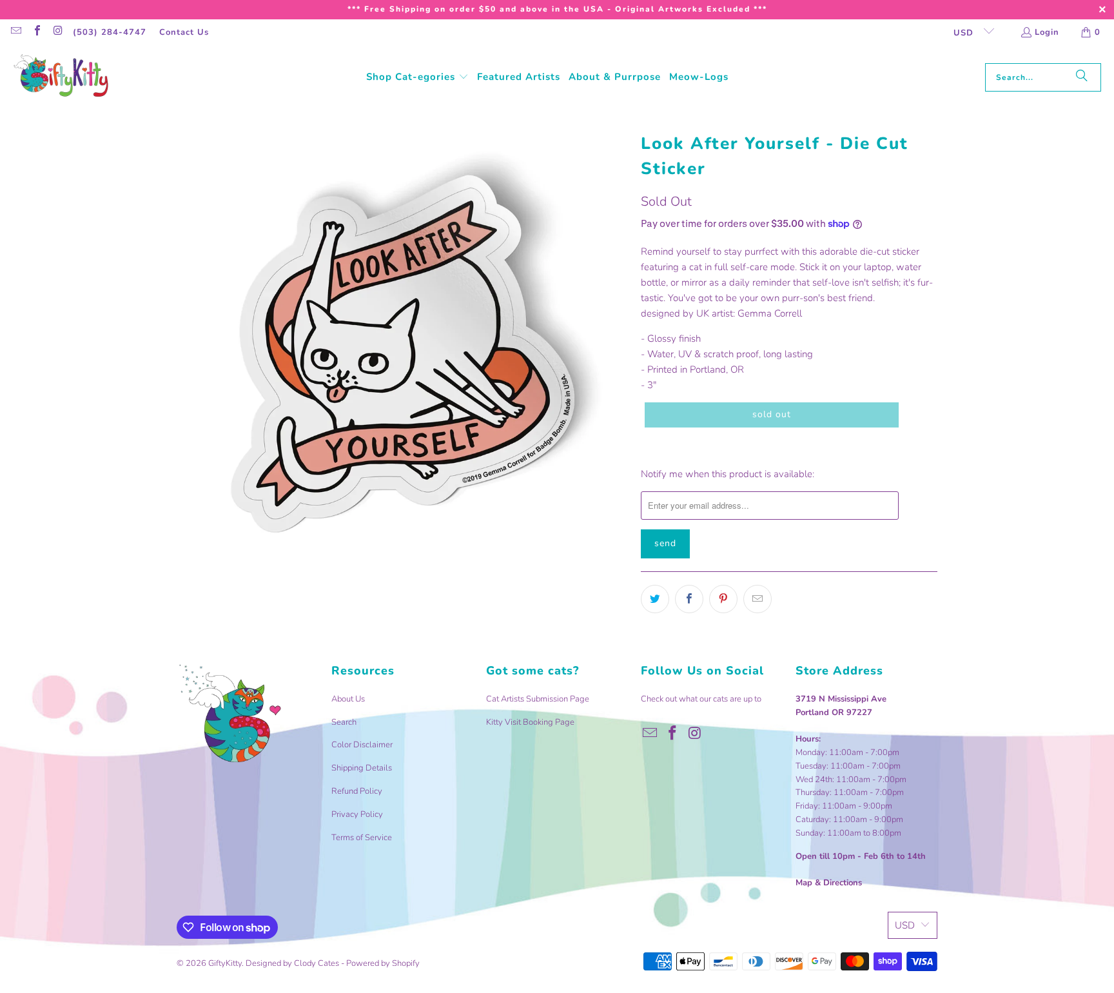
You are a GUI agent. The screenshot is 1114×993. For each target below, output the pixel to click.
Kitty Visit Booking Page (530, 722)
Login (1047, 32)
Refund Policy (356, 791)
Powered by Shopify (383, 963)
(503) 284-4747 (109, 32)
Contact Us (184, 32)
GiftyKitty (225, 963)
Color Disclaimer (362, 745)
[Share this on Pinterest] (723, 599)
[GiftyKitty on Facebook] (36, 32)
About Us (348, 699)
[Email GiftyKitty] (15, 32)
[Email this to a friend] (757, 599)
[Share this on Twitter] (655, 599)
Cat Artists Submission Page (537, 699)
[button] (417, 77)
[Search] (1081, 77)
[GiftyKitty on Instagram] (57, 32)
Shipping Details (361, 768)
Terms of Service (361, 837)
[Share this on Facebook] (689, 599)
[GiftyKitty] (61, 77)
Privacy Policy (357, 814)
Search (344, 722)
